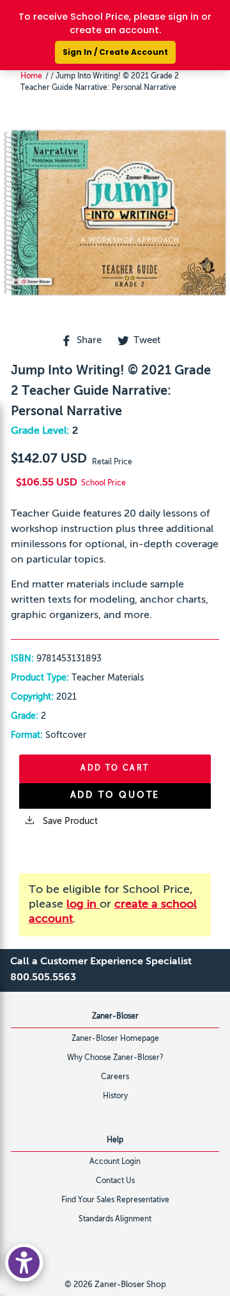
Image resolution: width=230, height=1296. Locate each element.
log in (83, 904)
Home (31, 76)
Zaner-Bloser (115, 1016)
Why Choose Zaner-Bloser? (115, 1058)
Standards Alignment (115, 1219)
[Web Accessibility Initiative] (24, 1262)
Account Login (115, 1162)
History (115, 1096)
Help (115, 1140)
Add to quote (115, 795)
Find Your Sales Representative (115, 1200)
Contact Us (115, 1181)
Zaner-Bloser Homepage (115, 1039)
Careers (115, 1077)
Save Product (69, 821)
